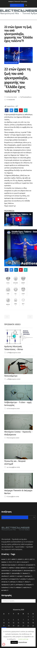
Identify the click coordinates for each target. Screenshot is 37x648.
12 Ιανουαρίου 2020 (13, 409)
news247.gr (12, 206)
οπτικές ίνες (5, 582)
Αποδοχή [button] (14, 642)
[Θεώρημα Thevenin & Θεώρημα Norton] (18, 481)
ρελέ (13, 584)
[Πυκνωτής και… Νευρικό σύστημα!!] (18, 451)
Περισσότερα (22, 642)
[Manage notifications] (3, 644)
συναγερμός (29, 584)
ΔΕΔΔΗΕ (21, 559)
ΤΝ (10, 562)
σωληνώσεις (5, 587)
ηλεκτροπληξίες (17, 573)
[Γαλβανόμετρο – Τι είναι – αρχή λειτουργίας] (18, 392)
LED (9, 559)
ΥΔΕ (19, 562)
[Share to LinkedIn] (16, 112)
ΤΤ (14, 562)
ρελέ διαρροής (20, 584)
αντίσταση (21, 565)
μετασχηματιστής (14, 579)
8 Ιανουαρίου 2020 (12, 438)
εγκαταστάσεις (6, 570)
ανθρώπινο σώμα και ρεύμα (9, 565)
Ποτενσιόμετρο (10, 376)
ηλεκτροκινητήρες (29, 570)
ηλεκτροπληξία (6, 573)
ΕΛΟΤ (32, 559)
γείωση (31, 567)
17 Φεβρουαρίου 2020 (13, 353)
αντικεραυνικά (30, 565)
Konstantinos (26, 97)
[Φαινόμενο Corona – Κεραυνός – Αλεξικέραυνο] (18, 422)
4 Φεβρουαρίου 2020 (13, 379)
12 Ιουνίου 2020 (11, 97)
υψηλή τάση (27, 587)
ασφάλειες (12, 567)
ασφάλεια (4, 567)
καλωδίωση (5, 576)
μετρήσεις (24, 579)
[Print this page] (26, 112)
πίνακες (27, 582)
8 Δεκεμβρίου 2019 (12, 497)
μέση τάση (5, 579)
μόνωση (31, 579)
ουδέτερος (14, 582)
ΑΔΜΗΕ (14, 559)
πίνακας (21, 582)
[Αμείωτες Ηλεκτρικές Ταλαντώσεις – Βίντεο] (18, 337)
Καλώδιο (4, 562)
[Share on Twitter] (11, 112)
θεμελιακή (26, 573)
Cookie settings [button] (23, 639)
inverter (4, 559)
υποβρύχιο (19, 587)
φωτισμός (4, 590)
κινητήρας (20, 576)
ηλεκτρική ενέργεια (17, 570)
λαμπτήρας (28, 576)
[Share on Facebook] (7, 112)
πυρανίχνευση (5, 584)
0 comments (11, 100)
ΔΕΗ (27, 559)
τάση (12, 587)
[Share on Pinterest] (21, 112)
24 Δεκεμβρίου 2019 (13, 467)
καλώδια (13, 576)
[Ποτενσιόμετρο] (18, 366)
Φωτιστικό (25, 562)
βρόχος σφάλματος (22, 567)
